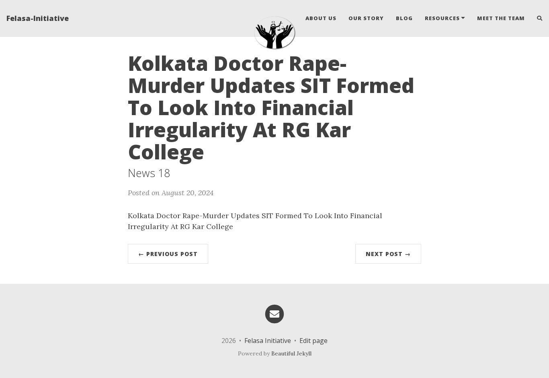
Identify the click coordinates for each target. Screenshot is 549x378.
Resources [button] (442, 18)
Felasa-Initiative (37, 18)
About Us (320, 18)
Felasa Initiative (267, 340)
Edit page (313, 340)
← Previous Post (168, 254)
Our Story (366, 18)
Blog (404, 18)
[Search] (537, 18)
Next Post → (388, 254)
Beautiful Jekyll (291, 353)
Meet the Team (501, 18)
